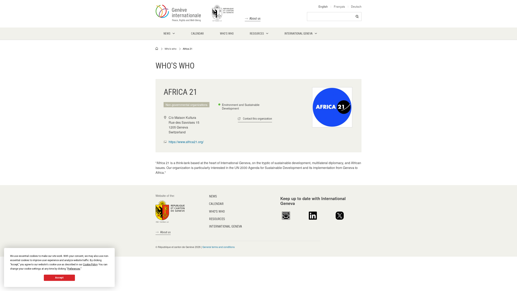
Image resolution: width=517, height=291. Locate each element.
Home (157, 48)
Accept (59, 277)
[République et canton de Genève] (170, 211)
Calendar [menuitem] (197, 33)
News (213, 196)
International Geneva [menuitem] (299, 33)
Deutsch (356, 6)
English (323, 6)
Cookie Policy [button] (90, 264)
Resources (217, 219)
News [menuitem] (167, 33)
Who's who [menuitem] (227, 33)
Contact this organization (257, 118)
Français (339, 6)
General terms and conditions (218, 247)
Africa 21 (187, 48)
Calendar (216, 204)
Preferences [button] (73, 268)
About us (255, 18)
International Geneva (225, 226)
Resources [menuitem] (257, 33)
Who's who (171, 48)
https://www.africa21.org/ (186, 141)
